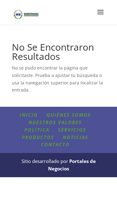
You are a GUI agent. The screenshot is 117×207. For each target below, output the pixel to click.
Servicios (72, 130)
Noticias (75, 137)
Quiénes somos (68, 115)
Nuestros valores (55, 122)
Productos (38, 137)
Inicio (29, 115)
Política (36, 130)
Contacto (55, 144)
